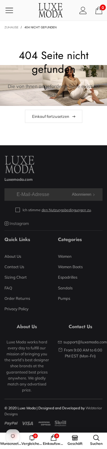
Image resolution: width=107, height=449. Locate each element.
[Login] (83, 10)
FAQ (8, 288)
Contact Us (14, 266)
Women (65, 256)
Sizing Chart (15, 277)
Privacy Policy (16, 308)
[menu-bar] (12, 10)
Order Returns (17, 298)
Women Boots (70, 266)
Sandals (65, 288)
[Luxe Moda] (50, 10)
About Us (12, 256)
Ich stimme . (57, 210)
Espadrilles (67, 277)
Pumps (64, 298)
